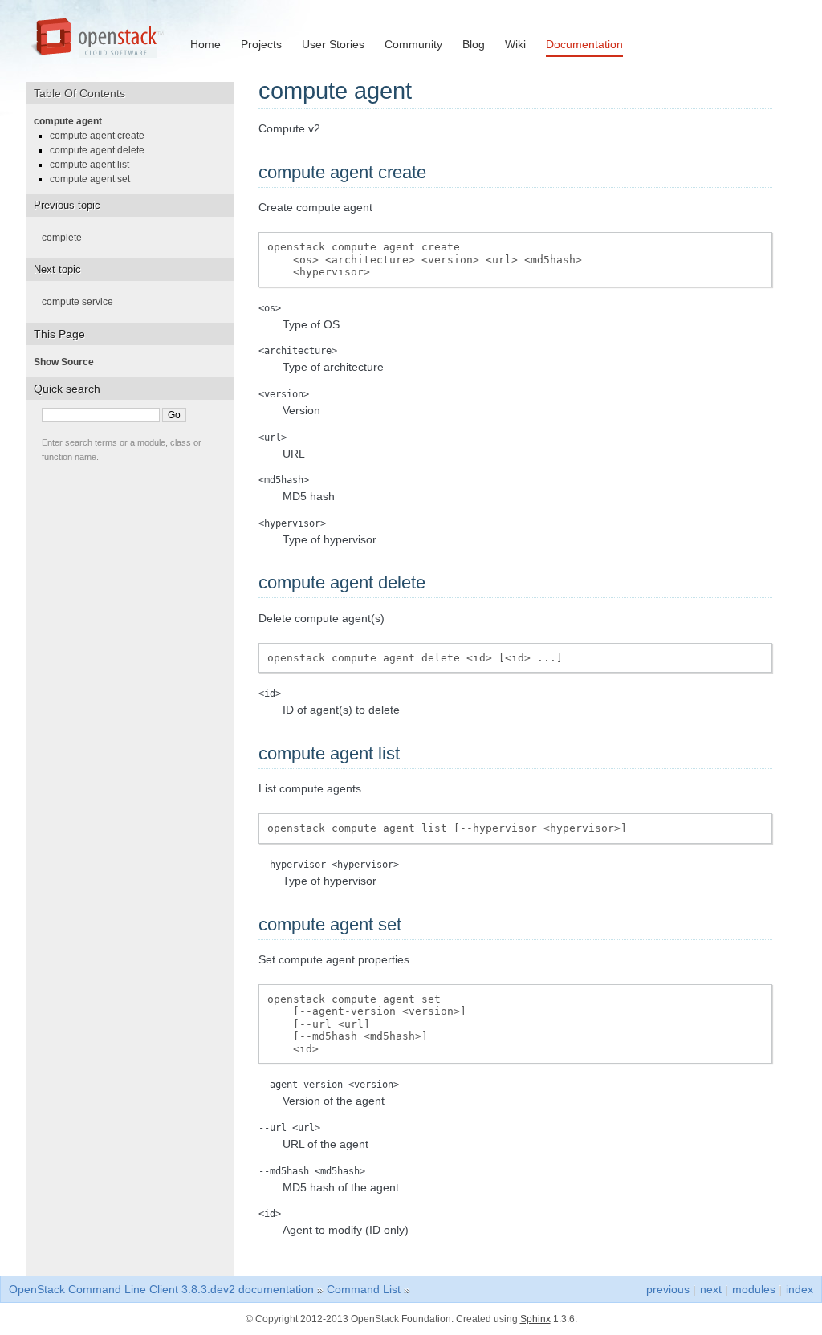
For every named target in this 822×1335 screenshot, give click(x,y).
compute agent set (94, 179)
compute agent (72, 121)
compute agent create (101, 135)
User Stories (333, 44)
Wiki (515, 44)
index (799, 1289)
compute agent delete (101, 150)
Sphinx (535, 1319)
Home (205, 44)
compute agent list (94, 164)
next (711, 1289)
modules (753, 1289)
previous (668, 1289)
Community (413, 44)
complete (66, 237)
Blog (473, 44)
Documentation (584, 44)
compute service (82, 301)
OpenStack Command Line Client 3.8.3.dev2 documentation (161, 1289)
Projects (261, 44)
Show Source (68, 362)
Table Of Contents (85, 93)
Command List (364, 1289)
